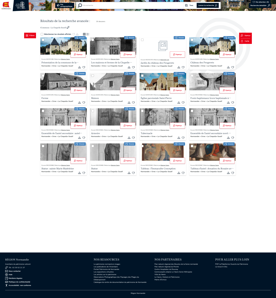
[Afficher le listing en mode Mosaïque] (84, 34)
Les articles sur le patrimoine (105, 274)
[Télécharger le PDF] (79, 67)
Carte (247, 41)
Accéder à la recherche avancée (260, 5)
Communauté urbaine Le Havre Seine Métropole (173, 272)
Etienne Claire (65, 59)
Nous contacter (15, 271)
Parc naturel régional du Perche (166, 267)
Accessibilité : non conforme (20, 285)
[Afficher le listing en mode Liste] (88, 34)
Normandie (46, 66)
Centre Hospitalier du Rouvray (166, 269)
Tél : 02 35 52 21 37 (17, 267)
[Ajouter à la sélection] (84, 67)
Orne (54, 66)
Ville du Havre (160, 274)
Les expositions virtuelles (104, 272)
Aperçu (79, 54)
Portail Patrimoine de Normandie (106, 269)
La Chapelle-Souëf (65, 66)
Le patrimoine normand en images (107, 264)
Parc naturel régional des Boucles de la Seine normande (176, 264)
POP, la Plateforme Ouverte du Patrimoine (231, 264)
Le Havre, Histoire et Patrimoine (167, 277)
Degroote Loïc (164, 60)
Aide (10, 274)
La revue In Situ (221, 267)
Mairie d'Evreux (160, 279)
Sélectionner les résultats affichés (57, 34)
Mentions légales (15, 278)
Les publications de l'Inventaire (106, 267)
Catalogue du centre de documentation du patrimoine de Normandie (120, 282)
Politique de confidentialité (19, 282)
